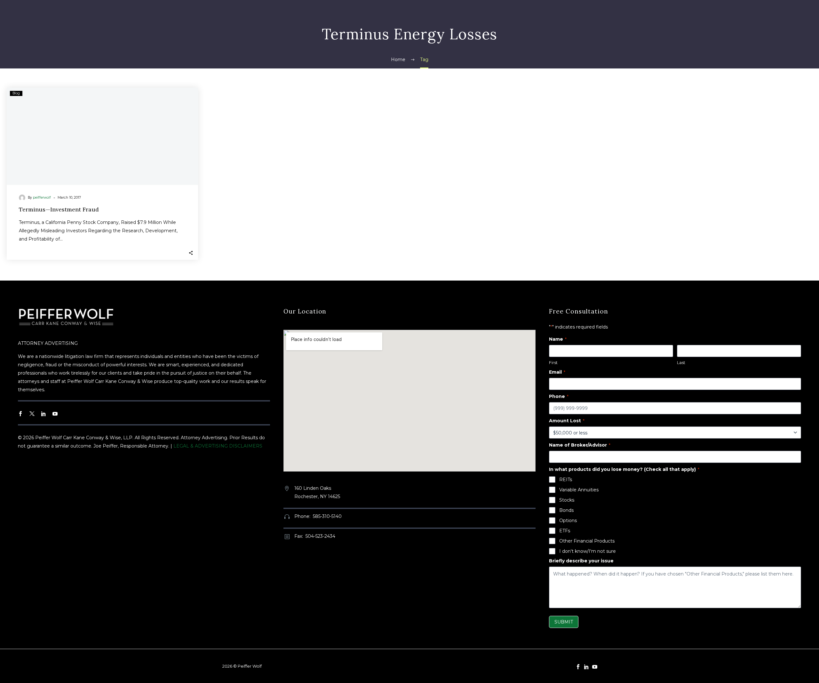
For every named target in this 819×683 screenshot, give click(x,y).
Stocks (566, 500)
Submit (563, 622)
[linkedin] (43, 413)
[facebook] (20, 413)
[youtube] (55, 413)
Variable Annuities (579, 490)
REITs (565, 479)
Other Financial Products (587, 541)
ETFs (564, 531)
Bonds (566, 510)
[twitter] (32, 413)
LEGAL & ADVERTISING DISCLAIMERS (217, 446)
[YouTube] (594, 666)
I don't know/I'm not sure (587, 551)
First (553, 362)
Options (568, 520)
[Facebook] (578, 666)
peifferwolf (42, 197)
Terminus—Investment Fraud (59, 209)
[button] (190, 253)
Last (681, 362)
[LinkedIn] (586, 666)
